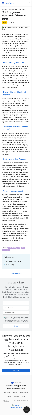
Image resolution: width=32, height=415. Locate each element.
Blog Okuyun (22, 9)
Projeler (9, 396)
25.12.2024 (12, 22)
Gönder (16, 326)
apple (23, 247)
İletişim (23, 396)
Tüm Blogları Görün (16, 273)
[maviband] (16, 405)
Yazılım (4, 22)
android (4, 250)
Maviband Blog (13, 9)
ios (9, 250)
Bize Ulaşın (16, 370)
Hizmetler (14, 392)
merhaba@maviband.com (21, 400)
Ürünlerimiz (16, 396)
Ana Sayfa (4, 9)
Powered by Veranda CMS (16, 407)
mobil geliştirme (12, 247)
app (19, 247)
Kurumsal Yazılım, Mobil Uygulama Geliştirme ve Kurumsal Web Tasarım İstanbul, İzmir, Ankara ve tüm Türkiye (16, 387)
